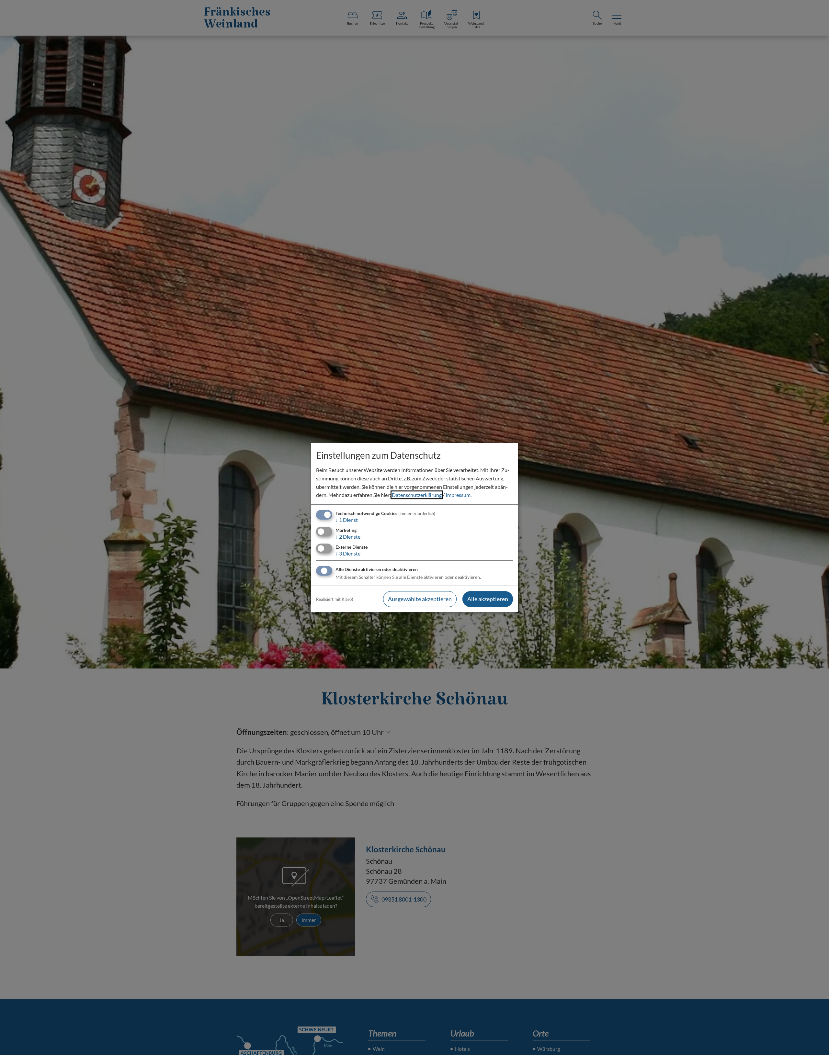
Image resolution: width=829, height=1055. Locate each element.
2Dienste (347, 536)
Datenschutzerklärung (417, 495)
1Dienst (346, 520)
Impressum (458, 495)
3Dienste (347, 553)
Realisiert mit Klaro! (334, 599)
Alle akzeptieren (487, 599)
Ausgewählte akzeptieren (420, 599)
